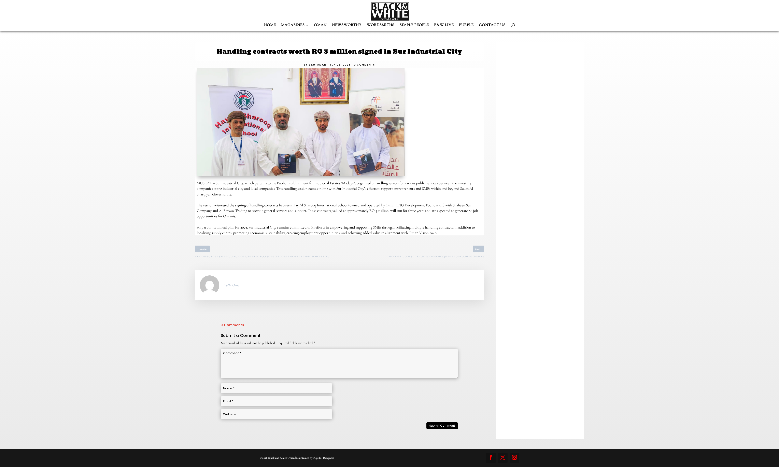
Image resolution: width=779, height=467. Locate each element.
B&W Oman (317, 64)
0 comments (364, 64)
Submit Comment (442, 426)
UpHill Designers (324, 457)
